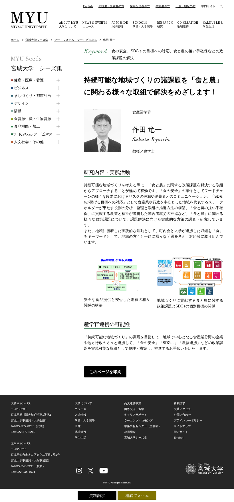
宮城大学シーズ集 (36, 39)
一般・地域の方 (185, 6)
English (88, 6)
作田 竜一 (147, 129)
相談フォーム (137, 495)
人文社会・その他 (27, 142)
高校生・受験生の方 (111, 6)
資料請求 (97, 495)
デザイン (20, 103)
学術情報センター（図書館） (142, 426)
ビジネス (20, 88)
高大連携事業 (132, 403)
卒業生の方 (163, 6)
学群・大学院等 (143, 24)
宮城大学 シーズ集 (36, 68)
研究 (165, 24)
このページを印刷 (105, 371)
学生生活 (213, 24)
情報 (16, 111)
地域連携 (187, 24)
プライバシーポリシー (188, 420)
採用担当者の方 (140, 6)
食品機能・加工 (25, 126)
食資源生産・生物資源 (31, 119)
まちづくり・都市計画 (31, 95)
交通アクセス (182, 409)
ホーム (15, 39)
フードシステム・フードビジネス (75, 39)
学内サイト (208, 6)
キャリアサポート (135, 414)
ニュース (94, 24)
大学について (68, 24)
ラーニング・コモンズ (138, 420)
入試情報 (120, 24)
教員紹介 (130, 431)
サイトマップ (182, 426)
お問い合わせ (182, 414)
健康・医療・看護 (27, 80)
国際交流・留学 (134, 409)
